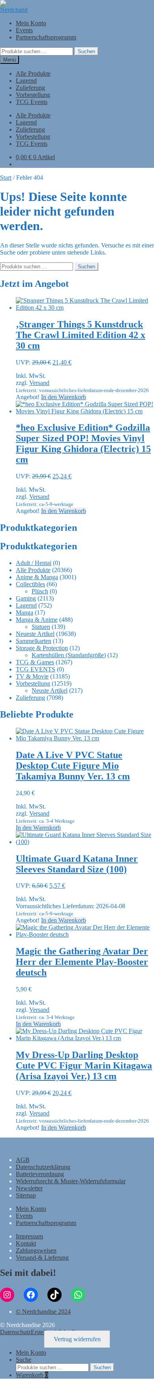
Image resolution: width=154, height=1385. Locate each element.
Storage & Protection (42, 648)
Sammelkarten (33, 641)
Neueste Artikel (35, 633)
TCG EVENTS (35, 669)
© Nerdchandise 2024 (43, 1311)
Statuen (41, 626)
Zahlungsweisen (36, 1250)
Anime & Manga (37, 577)
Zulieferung (30, 87)
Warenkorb (32, 1375)
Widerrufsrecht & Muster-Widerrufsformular (71, 1181)
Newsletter (29, 1188)
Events (24, 30)
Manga (24, 612)
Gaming (26, 598)
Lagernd (26, 80)
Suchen (86, 51)
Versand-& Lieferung (42, 1257)
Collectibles (30, 584)
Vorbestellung (33, 94)
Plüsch (40, 591)
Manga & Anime (37, 619)
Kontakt (26, 1243)
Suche (23, 1359)
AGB (23, 1159)
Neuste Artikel (50, 690)
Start (5, 177)
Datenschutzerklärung (43, 1167)
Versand (39, 382)
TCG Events (31, 102)
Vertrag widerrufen (77, 1339)
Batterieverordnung (40, 1174)
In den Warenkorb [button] (63, 397)
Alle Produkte (33, 73)
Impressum (29, 1236)
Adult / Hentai (33, 563)
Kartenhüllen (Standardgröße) (69, 655)
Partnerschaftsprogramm (46, 37)
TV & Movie (32, 676)
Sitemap (26, 1195)
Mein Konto (31, 23)
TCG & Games (35, 662)
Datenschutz (15, 1332)
